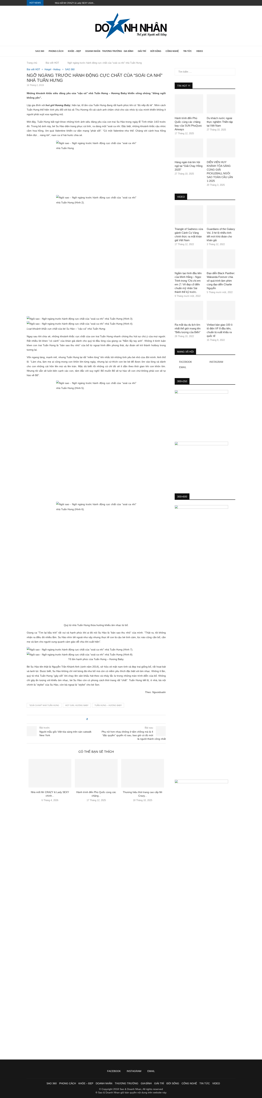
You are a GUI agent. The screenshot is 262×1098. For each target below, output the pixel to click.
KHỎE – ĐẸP (74, 51)
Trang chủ (32, 62)
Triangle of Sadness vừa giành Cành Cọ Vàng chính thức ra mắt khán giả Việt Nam (189, 234)
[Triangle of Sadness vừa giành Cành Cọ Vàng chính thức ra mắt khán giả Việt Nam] (189, 214)
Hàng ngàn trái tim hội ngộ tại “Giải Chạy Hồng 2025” (188, 166)
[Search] (233, 51)
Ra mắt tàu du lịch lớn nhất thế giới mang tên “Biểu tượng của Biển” (188, 328)
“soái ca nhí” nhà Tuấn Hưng (44, 705)
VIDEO (199, 51)
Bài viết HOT (52, 62)
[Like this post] (90, 719)
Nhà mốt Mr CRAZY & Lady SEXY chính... (75, 3)
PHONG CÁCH (56, 51)
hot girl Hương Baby (76, 705)
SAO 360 (39, 51)
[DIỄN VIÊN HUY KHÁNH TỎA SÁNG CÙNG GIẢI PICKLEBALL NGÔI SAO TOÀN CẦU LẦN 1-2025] (221, 148)
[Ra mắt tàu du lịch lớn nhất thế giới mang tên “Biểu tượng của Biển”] (189, 310)
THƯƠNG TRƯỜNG (112, 51)
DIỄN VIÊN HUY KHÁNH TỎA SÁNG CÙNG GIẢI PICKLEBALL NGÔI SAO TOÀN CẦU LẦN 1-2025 (220, 171)
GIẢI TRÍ (142, 51)
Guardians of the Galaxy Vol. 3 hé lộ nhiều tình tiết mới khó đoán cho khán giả (221, 234)
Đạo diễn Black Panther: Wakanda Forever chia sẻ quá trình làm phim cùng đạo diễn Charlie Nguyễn (221, 281)
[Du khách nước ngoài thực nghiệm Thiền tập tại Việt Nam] (221, 103)
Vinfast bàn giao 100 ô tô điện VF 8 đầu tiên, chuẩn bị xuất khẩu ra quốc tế (219, 330)
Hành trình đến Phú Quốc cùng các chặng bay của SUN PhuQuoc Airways (188, 124)
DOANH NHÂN (92, 51)
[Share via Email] (104, 719)
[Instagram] (230, 3)
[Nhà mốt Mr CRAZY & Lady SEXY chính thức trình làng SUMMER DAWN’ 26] (50, 773)
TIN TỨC (187, 51)
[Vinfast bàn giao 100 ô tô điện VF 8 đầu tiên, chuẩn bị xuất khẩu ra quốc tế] (221, 310)
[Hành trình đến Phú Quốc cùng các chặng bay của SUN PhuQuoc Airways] (96, 773)
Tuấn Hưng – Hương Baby (108, 705)
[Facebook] (226, 3)
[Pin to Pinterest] (100, 719)
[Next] (51, 3)
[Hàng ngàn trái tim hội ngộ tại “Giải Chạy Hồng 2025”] (189, 148)
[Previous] (47, 3)
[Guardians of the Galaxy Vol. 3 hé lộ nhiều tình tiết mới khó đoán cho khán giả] (221, 214)
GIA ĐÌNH (128, 51)
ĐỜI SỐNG (155, 51)
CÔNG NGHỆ (172, 51)
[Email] (234, 3)
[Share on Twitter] (97, 719)
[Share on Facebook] (93, 719)
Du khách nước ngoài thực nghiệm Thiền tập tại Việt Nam (220, 122)
